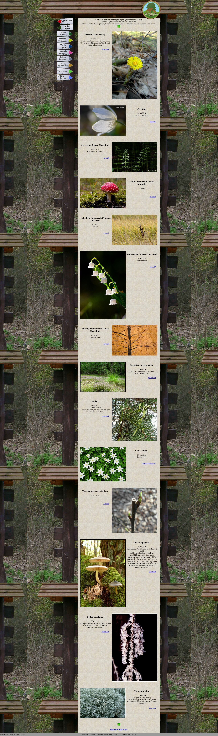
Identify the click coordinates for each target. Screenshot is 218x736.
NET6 (134, 734)
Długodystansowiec (149, 463)
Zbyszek (106, 504)
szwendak (105, 49)
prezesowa (152, 378)
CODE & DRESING (124, 734)
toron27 (153, 122)
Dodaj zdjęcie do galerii (118, 729)
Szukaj (23, 734)
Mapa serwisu (14, 734)
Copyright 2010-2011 (89, 734)
